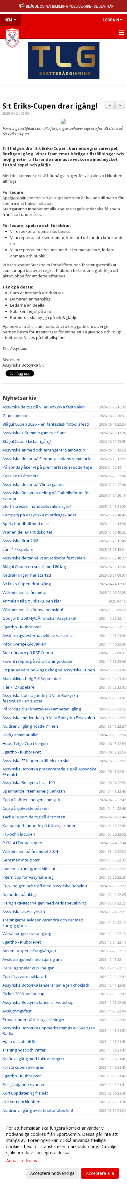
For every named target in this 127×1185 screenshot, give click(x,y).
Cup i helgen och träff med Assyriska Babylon (44, 886)
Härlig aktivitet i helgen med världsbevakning (44, 903)
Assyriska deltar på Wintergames (33, 484)
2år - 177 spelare (18, 549)
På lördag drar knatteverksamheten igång (41, 709)
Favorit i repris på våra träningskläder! (38, 661)
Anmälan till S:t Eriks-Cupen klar (31, 601)
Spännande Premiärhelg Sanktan (33, 791)
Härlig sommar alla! (20, 735)
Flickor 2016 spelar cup (23, 993)
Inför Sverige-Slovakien (24, 644)
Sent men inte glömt (20, 860)
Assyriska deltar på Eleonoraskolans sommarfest (48, 458)
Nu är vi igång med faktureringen (33, 1058)
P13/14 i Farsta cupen (22, 842)
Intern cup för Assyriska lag (27, 877)
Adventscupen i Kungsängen (29, 950)
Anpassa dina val (22, 1160)
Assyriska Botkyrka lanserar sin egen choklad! (45, 985)
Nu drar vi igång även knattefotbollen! (37, 1110)
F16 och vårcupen (18, 834)
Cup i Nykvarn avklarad (24, 976)
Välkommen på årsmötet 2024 (30, 851)
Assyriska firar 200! (20, 540)
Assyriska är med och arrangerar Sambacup (43, 450)
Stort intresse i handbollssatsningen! (36, 506)
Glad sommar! (15, 415)
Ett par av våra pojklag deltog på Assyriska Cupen (48, 670)
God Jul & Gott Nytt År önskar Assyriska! (39, 618)
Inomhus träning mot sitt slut (28, 868)
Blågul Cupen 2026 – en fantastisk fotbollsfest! (45, 424)
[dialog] (63, 1150)
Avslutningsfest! (17, 1011)
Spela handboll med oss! (25, 523)
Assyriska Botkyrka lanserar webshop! (38, 1002)
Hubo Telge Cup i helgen (25, 743)
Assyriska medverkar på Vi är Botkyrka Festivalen (48, 717)
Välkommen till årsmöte (24, 592)
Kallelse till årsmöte (20, 476)
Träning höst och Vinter (24, 1050)
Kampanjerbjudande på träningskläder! (39, 825)
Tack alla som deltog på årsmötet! (33, 817)
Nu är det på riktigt (19, 894)
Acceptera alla (100, 1173)
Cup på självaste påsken (25, 808)
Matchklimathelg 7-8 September (31, 678)
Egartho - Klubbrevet (21, 627)
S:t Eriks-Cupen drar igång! (49, 106)
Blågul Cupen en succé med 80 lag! (34, 566)
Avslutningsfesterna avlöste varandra (38, 635)
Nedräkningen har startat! (26, 575)
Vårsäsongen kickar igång (26, 933)
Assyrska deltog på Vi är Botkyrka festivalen (43, 407)
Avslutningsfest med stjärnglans (32, 959)
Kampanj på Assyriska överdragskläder (39, 515)
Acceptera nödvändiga (52, 1173)
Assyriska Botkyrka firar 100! (28, 782)
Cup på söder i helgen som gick (31, 799)
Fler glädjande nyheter (23, 1084)
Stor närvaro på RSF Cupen (27, 652)
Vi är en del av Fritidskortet (27, 532)
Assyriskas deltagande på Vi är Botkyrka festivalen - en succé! (40, 698)
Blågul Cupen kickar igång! (26, 441)
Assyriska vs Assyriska (23, 911)
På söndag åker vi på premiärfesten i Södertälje (47, 467)
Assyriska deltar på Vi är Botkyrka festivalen (43, 558)
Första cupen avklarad (23, 1067)
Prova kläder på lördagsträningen (34, 1019)
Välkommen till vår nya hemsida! (32, 609)
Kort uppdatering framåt (25, 1093)
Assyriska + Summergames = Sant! (34, 432)
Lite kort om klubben (21, 1101)
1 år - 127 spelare (18, 687)
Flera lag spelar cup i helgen (28, 968)
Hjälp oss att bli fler (20, 1041)
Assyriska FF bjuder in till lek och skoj (36, 760)
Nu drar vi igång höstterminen (30, 726)
